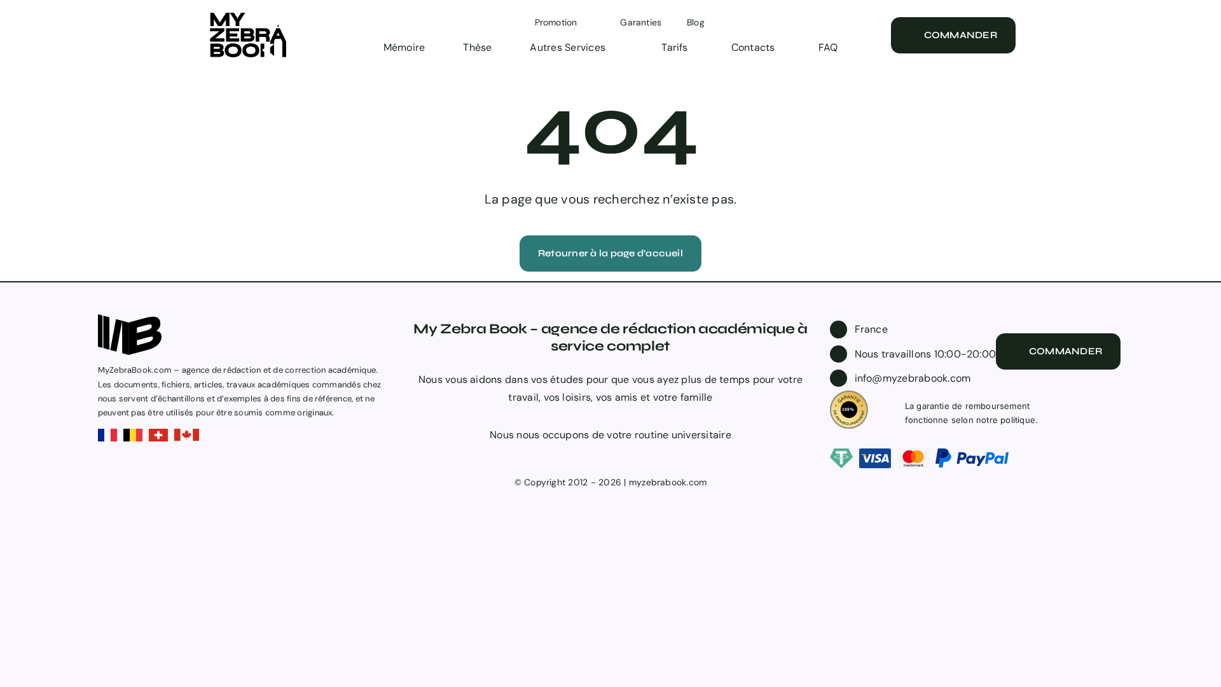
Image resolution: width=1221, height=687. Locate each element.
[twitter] (600, 459)
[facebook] (579, 459)
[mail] (641, 459)
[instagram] (620, 459)
